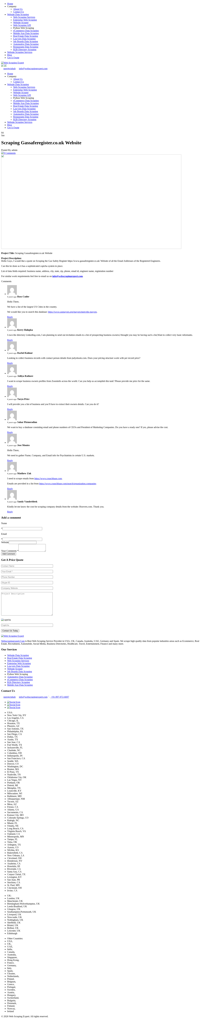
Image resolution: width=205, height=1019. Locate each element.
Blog (9, 55)
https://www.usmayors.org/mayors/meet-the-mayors (72, 312)
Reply (10, 317)
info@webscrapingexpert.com (33, 68)
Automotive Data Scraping (26, 44)
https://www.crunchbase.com (48, 478)
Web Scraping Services (24, 17)
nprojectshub (9, 68)
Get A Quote (13, 57)
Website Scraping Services (19, 52)
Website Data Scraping (18, 14)
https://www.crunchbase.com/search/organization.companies (67, 483)
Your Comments (9, 551)
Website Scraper (21, 22)
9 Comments (10, 153)
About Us (18, 9)
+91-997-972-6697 (59, 697)
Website (5, 542)
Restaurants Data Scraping (25, 47)
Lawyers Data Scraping (24, 38)
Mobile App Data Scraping (26, 33)
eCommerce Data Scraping (26, 30)
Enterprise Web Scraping (25, 20)
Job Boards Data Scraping (25, 41)
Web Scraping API (22, 25)
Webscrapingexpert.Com (13, 641)
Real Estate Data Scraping (25, 36)
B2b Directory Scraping (18, 682)
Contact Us (18, 11)
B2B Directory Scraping (24, 49)
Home (10, 3)
